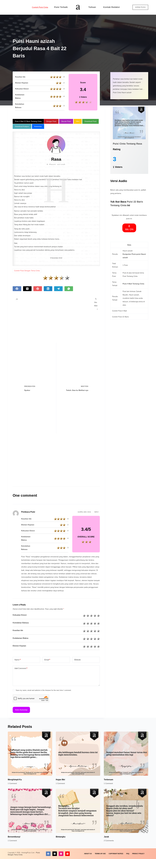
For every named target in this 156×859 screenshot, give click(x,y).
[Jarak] (126, 811)
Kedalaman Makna (20, 638)
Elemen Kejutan (19, 646)
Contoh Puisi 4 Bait (119, 311)
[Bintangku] (78, 811)
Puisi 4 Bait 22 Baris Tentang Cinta (28, 121)
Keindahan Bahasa (21, 623)
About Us (88, 854)
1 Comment (12, 783)
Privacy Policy (138, 854)
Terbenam (108, 780)
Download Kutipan (22, 126)
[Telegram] (58, 288)
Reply (96, 512)
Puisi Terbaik (61, 7)
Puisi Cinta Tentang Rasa (127, 143)
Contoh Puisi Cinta (40, 7)
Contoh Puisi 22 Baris (120, 317)
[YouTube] (67, 853)
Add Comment (21, 668)
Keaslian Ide (18, 630)
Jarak (106, 837)
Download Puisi (90, 121)
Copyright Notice (116, 854)
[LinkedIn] (48, 288)
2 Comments (109, 841)
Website (77, 660)
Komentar (38, 126)
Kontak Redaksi (111, 7)
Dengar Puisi (51, 121)
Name (18, 660)
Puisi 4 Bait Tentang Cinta (133, 284)
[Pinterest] (37, 288)
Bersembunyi (14, 837)
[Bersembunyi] (30, 811)
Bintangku (60, 837)
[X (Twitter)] (27, 288)
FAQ (127, 854)
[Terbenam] (126, 754)
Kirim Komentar (21, 710)
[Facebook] (17, 288)
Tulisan (92, 7)
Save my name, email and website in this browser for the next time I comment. (43, 690)
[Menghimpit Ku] (30, 754)
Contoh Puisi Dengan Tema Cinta (27, 271)
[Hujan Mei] (78, 754)
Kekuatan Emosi (20, 615)
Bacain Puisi (66, 121)
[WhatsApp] (68, 288)
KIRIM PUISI (140, 7)
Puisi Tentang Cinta (130, 276)
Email (47, 660)
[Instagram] (61, 853)
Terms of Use (100, 854)
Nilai (77, 121)
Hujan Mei (60, 780)
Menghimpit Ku (15, 780)
